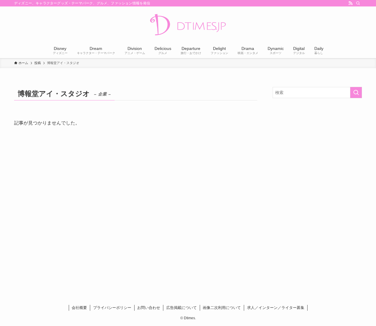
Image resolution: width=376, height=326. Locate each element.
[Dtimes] (188, 25)
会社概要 (79, 307)
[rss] (350, 3)
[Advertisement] (317, 145)
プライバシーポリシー (112, 307)
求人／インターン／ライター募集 (275, 307)
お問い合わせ (148, 307)
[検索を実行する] (356, 92)
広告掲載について (181, 307)
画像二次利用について (222, 307)
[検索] (358, 3)
